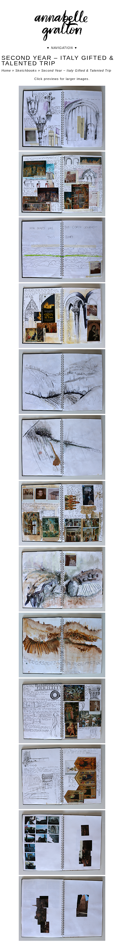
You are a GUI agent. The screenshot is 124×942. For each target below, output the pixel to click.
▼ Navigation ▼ (62, 47)
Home (6, 70)
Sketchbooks (26, 70)
